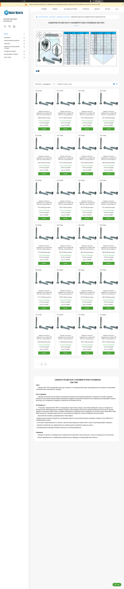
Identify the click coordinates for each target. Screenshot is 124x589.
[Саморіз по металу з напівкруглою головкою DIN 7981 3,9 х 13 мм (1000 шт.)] (65, 144)
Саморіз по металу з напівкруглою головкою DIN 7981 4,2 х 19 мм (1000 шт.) (108, 202)
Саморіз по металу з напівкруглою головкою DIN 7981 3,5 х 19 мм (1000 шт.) (108, 113)
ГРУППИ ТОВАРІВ (43, 17)
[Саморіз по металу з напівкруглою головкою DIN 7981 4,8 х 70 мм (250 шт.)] (108, 278)
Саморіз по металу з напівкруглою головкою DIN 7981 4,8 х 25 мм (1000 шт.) (87, 247)
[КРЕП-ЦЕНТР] (14, 12)
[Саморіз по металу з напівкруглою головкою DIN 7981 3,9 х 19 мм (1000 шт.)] (108, 144)
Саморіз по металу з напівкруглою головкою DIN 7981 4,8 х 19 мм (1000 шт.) (65, 247)
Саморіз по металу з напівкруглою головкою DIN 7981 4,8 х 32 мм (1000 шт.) (108, 247)
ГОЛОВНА (44, 9)
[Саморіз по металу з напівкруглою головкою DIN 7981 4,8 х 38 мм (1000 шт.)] (44, 278)
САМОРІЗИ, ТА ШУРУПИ (63, 17)
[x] (38, 71)
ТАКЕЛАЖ (7, 43)
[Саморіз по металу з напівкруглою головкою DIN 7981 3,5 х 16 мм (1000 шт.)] (87, 99)
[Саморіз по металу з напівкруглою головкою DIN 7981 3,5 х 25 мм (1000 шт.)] (44, 144)
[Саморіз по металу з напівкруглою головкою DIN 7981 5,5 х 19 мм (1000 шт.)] (44, 323)
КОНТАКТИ (86, 9)
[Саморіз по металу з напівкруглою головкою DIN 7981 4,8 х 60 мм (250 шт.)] (87, 278)
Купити (44, 129)
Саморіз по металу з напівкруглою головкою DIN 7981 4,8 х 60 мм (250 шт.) (87, 292)
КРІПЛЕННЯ (7, 37)
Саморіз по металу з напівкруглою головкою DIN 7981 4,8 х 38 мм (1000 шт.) (44, 292)
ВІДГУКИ (97, 9)
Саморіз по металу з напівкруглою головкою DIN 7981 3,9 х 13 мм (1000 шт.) (65, 158)
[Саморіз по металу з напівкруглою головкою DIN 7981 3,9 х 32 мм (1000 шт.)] (65, 188)
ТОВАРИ (5, 34)
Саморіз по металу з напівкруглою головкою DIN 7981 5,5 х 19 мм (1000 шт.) (44, 337)
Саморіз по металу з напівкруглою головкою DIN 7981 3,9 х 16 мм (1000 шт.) (87, 158)
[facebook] (36, 71)
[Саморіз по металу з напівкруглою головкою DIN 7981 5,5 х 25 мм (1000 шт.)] (65, 323)
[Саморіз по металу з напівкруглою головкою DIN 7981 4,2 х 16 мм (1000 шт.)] (87, 188)
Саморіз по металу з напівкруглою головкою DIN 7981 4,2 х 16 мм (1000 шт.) (87, 202)
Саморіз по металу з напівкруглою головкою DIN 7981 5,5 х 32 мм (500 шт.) (87, 337)
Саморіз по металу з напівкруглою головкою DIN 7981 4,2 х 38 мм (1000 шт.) (44, 247)
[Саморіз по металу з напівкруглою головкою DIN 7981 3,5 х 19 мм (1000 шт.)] (108, 99)
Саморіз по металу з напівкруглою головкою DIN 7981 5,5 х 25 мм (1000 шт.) (65, 337)
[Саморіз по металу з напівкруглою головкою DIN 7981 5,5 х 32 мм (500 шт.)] (87, 323)
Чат (118, 584)
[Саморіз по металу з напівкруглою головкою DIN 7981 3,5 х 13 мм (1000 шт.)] (65, 99)
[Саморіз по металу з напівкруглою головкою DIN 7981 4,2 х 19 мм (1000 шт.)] (108, 188)
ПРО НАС (107, 9)
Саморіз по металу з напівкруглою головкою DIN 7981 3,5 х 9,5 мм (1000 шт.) (44, 113)
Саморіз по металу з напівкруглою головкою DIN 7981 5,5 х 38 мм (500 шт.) (108, 337)
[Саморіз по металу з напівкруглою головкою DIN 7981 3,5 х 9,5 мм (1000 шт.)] (44, 99)
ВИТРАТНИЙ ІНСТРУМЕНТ (11, 54)
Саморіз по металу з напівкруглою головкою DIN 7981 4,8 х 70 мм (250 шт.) (108, 292)
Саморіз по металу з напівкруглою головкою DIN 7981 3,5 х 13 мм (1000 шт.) (65, 113)
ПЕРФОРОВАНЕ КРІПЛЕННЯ (11, 40)
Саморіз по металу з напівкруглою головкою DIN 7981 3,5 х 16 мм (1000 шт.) (87, 113)
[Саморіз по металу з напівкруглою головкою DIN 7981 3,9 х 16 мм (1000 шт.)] (87, 144)
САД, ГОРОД (7, 57)
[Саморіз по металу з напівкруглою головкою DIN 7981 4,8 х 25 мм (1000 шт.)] (87, 233)
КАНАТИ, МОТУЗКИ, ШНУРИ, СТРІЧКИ (12, 47)
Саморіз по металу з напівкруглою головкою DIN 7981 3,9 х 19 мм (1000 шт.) (108, 158)
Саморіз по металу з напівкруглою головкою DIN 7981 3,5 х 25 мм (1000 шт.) (44, 158)
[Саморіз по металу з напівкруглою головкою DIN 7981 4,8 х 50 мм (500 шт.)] (65, 278)
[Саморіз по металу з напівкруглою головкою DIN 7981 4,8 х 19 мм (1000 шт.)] (65, 233)
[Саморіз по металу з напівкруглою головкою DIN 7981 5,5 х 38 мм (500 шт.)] (108, 323)
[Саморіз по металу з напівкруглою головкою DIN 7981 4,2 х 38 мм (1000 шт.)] (44, 233)
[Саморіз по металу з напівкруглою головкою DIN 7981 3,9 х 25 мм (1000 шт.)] (44, 188)
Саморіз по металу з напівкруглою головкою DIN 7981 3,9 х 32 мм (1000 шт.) (65, 202)
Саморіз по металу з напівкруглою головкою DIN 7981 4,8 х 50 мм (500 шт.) (65, 292)
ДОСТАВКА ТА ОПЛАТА (70, 9)
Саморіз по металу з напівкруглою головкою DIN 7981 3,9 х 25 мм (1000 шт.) (44, 202)
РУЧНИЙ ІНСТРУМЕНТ (10, 51)
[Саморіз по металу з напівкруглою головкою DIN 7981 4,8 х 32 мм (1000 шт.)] (108, 233)
